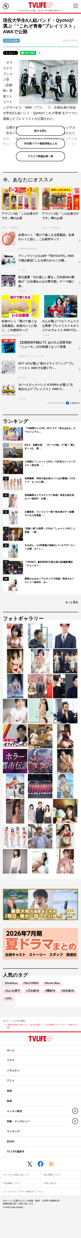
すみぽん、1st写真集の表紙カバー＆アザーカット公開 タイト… (50, 547)
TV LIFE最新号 (15, 1151)
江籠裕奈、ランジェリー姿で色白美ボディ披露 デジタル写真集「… (50, 513)
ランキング (13, 1131)
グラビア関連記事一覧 (40, 156)
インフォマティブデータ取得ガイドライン (23, 1191)
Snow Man (53, 982)
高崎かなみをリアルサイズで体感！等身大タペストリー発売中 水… (49, 580)
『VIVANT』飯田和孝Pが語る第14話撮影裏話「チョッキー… (49, 564)
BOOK (10, 1141)
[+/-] (75, 1111)
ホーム (6, 1021)
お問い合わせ (50, 1183)
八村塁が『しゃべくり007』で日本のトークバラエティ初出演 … (50, 463)
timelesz (11, 982)
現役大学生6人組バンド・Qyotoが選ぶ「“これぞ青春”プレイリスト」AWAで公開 (42, 1026)
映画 (9, 1101)
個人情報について (52, 1174)
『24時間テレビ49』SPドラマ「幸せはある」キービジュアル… (50, 430)
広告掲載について (11, 1183)
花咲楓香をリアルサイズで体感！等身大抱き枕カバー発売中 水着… (49, 497)
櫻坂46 (51, 990)
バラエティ (13, 1070)
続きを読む (40, 130)
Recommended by (56, 403)
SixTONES (32, 982)
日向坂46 (68, 990)
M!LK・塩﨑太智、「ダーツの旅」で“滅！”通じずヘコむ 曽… (50, 447)
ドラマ (11, 1060)
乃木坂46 (33, 990)
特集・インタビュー (18, 1121)
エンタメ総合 (19, 1021)
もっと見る (71, 602)
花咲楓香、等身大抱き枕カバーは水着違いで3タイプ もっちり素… (50, 480)
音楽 (9, 1090)
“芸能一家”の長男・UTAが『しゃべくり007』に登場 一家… (50, 530)
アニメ (11, 1080)
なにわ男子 (13, 990)
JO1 (9, 998)
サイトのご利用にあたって (16, 1174)
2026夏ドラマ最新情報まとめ (40, 143)
